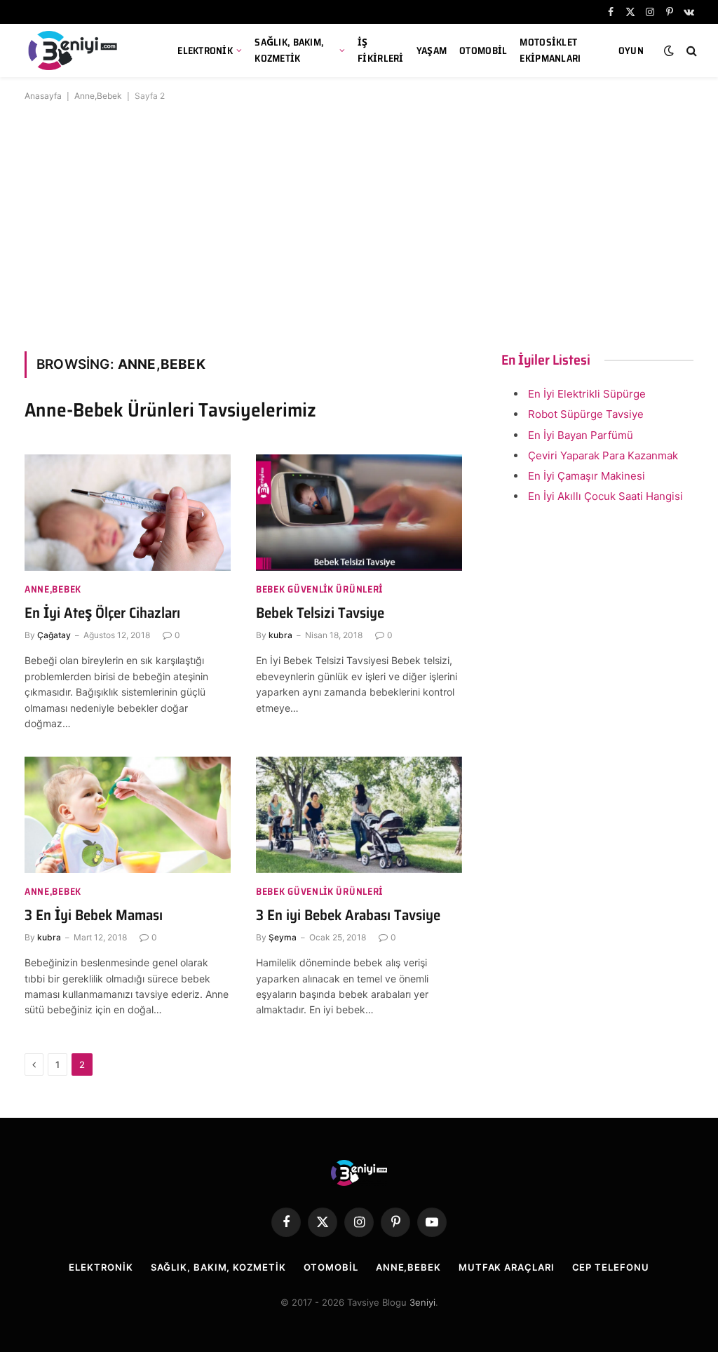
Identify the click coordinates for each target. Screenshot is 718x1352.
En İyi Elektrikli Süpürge (587, 393)
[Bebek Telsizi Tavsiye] (359, 512)
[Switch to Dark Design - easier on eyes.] (669, 50)
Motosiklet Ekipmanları (550, 50)
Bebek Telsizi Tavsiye (320, 613)
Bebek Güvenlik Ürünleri (319, 589)
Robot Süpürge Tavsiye (586, 414)
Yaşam (431, 50)
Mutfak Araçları (507, 1267)
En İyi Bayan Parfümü (580, 435)
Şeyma (283, 937)
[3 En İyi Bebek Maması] (128, 814)
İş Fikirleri (381, 50)
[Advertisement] (359, 224)
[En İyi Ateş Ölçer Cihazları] (128, 512)
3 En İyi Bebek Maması (94, 915)
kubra (280, 635)
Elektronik (205, 50)
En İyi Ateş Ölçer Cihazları (102, 613)
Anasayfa (43, 95)
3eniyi (422, 1302)
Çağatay (54, 635)
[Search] (690, 51)
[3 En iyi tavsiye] (84, 50)
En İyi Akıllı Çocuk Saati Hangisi (605, 496)
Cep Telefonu (610, 1267)
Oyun (631, 50)
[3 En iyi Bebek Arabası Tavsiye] (359, 814)
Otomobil (483, 50)
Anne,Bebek (98, 95)
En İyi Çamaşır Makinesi (586, 475)
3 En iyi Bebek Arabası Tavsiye (348, 915)
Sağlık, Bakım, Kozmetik (289, 50)
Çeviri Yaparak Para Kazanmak (603, 455)
